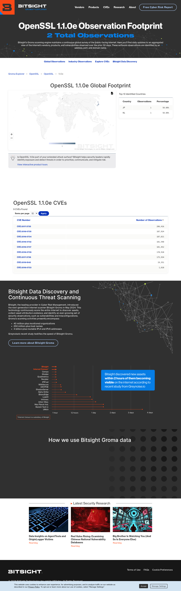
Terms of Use (133, 569)
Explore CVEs (102, 61)
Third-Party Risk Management (86, 478)
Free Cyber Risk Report (158, 7)
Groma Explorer (16, 74)
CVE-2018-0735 (24, 231)
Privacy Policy (34, 587)
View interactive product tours (32, 164)
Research (119, 7)
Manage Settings (159, 586)
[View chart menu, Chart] (112, 93)
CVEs (106, 7)
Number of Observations (150, 220)
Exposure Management (82, 474)
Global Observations (54, 61)
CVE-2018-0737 (24, 247)
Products (94, 7)
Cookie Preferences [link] (162, 569)
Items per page (22, 213)
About (132, 7)
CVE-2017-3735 (24, 226)
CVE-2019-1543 (24, 262)
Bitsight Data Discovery (125, 61)
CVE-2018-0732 (24, 242)
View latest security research (29, 474)
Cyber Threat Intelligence (83, 483)
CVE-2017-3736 (24, 257)
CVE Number (23, 220)
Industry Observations (80, 61)
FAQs (146, 569)
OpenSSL (34, 74)
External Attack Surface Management (139, 482)
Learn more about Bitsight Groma (33, 342)
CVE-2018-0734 (24, 236)
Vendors (79, 7)
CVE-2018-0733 (24, 267)
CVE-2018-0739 (24, 252)
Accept (143, 586)
